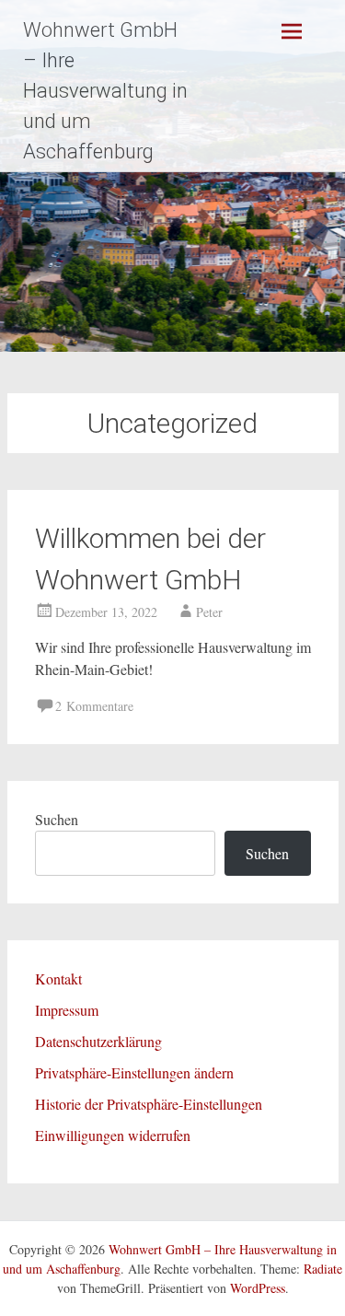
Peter (209, 612)
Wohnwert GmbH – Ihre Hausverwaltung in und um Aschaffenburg (105, 90)
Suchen (56, 819)
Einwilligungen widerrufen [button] (112, 1135)
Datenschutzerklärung (98, 1041)
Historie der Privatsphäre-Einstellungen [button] (148, 1103)
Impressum (66, 1009)
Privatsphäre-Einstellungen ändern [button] (134, 1072)
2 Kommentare (94, 706)
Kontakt (58, 978)
